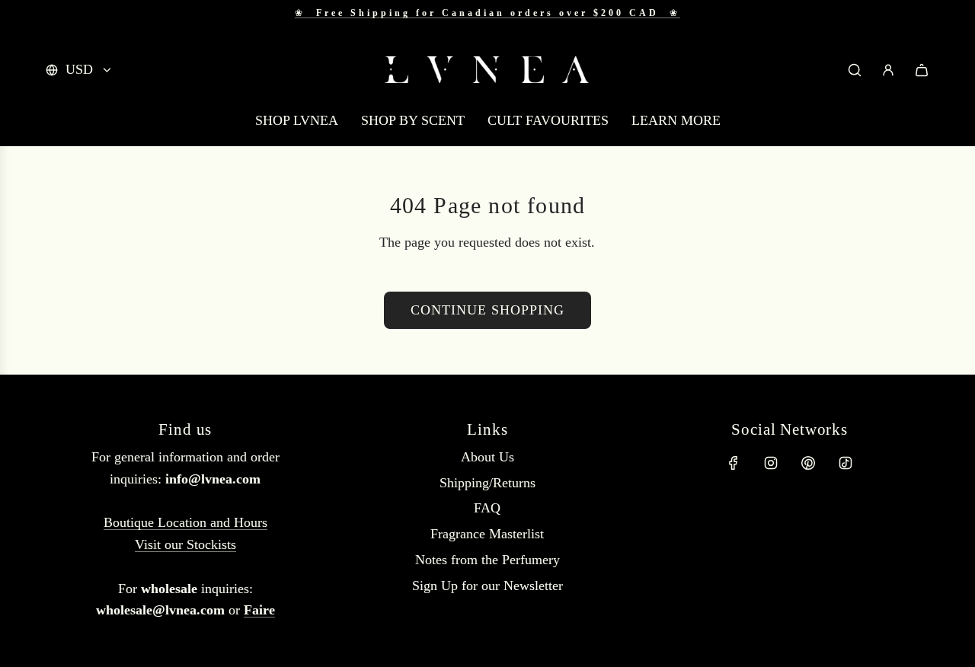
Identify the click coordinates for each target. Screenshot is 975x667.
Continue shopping (487, 310)
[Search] (854, 70)
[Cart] (921, 70)
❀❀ (487, 13)
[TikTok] (845, 463)
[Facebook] (733, 463)
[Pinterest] (808, 463)
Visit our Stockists (185, 544)
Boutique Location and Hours (185, 522)
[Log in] (888, 70)
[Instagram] (771, 463)
